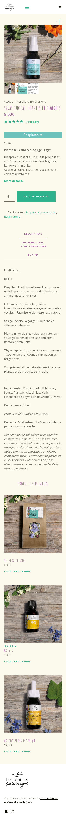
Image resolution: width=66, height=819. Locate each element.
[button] (59, 22)
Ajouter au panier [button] (18, 571)
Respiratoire (12, 216)
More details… (14, 181)
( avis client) (32, 121)
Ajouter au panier (36, 196)
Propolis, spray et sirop (30, 101)
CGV (29, 801)
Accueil (8, 101)
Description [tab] (33, 233)
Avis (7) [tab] (33, 255)
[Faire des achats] (60, 7)
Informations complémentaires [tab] (33, 244)
